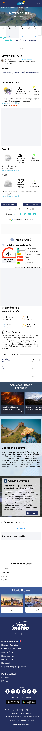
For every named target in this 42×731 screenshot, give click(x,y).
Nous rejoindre (7, 659)
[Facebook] (7, 691)
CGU (20, 710)
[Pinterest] (29, 691)
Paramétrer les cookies (31, 717)
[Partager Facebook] (20, 214)
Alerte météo (7, 652)
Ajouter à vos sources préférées (22, 219)
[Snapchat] (18, 691)
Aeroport (21, 528)
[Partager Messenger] (29, 214)
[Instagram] (24, 691)
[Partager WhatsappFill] (34, 214)
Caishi (26, 7)
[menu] (3, 3)
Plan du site (33, 710)
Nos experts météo (9, 645)
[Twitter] (13, 691)
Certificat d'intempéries (11, 648)
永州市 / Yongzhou (19, 7)
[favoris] (31, 13)
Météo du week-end (32, 204)
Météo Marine (7, 677)
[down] (21, 470)
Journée (8, 40)
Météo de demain (9, 204)
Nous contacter (7, 663)
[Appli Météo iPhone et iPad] (13, 702)
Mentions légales (11, 710)
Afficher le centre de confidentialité (22, 720)
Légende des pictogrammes (13, 667)
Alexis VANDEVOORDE (24, 60)
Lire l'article (31, 513)
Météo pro (5, 681)
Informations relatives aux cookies (22, 713)
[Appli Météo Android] (29, 702)
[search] (38, 3)
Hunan (11, 7)
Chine (6, 7)
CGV (25, 710)
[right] (40, 31)
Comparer (33, 40)
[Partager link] (15, 214)
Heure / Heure (20, 40)
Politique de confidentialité (13, 717)
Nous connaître (7, 656)
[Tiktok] (34, 691)
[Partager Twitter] (25, 214)
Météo (2, 7)
